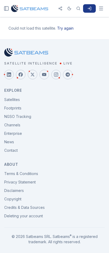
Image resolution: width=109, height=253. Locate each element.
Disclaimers (14, 190)
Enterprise (13, 133)
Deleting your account (23, 216)
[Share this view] (60, 8)
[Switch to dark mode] (69, 8)
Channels (12, 125)
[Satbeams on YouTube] (44, 74)
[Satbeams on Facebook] (20, 74)
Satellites (12, 99)
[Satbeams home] (29, 8)
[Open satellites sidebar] (6, 8)
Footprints (12, 108)
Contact (11, 150)
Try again (65, 28)
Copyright (12, 199)
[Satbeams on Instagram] (56, 74)
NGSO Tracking (17, 116)
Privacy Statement (20, 182)
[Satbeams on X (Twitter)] (32, 74)
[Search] (78, 8)
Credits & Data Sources (24, 207)
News (9, 142)
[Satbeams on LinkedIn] (9, 74)
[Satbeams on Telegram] (67, 74)
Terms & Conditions (21, 173)
